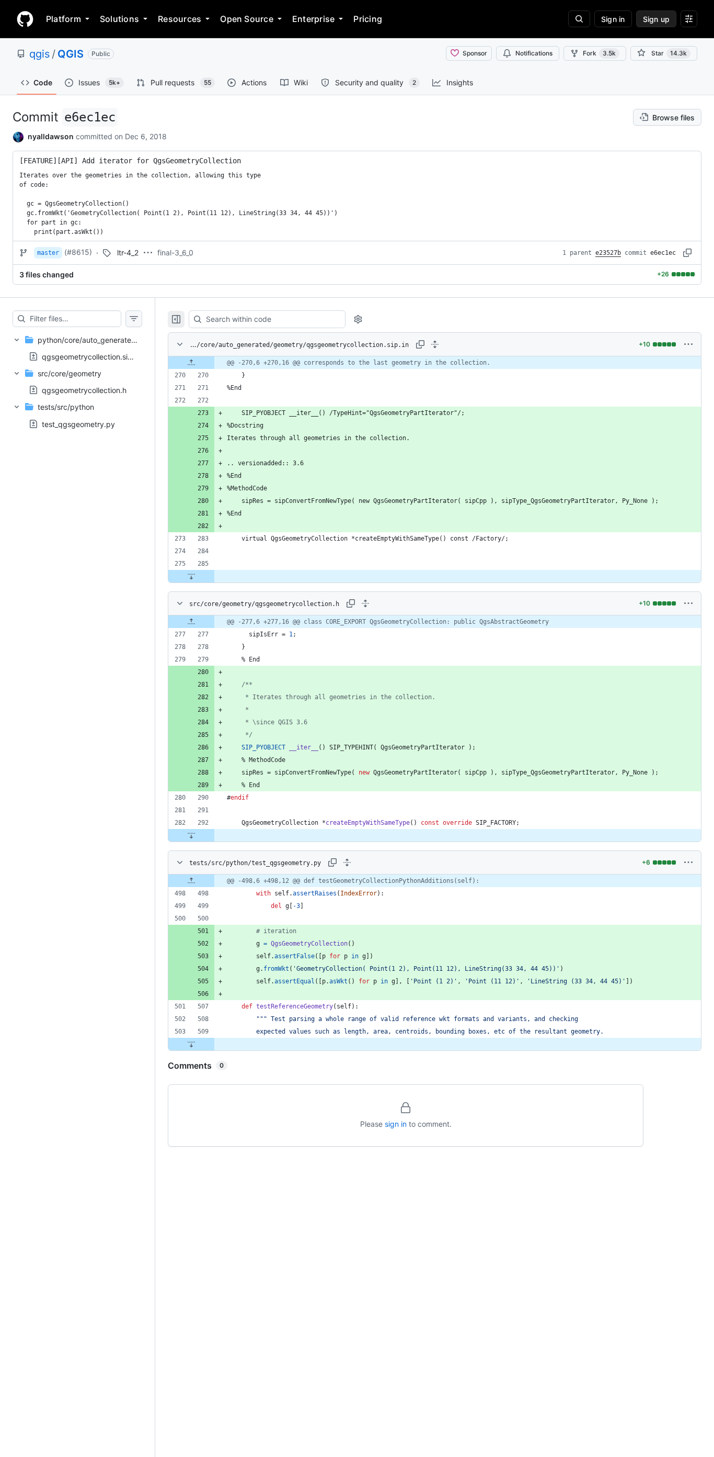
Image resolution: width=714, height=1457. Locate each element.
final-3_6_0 (175, 252)
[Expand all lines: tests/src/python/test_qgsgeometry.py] (347, 862)
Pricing (367, 19)
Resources (179, 19)
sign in (396, 1123)
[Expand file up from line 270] (191, 362)
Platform (63, 19)
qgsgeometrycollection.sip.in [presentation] (91, 356)
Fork (599, 53)
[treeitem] (77, 348)
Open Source (246, 19)
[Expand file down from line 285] (191, 576)
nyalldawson (51, 136)
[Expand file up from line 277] (191, 621)
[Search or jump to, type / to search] (579, 18)
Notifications (533, 53)
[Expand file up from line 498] (191, 881)
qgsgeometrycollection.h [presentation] (84, 390)
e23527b (608, 252)
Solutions (119, 19)
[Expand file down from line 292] (191, 835)
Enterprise (313, 19)
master (48, 252)
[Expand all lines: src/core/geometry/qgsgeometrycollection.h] (365, 603)
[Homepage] (25, 18)
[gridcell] (434, 362)
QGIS (70, 54)
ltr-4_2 (128, 252)
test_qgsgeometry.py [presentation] (78, 423)
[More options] (688, 344)
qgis (39, 54)
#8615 (78, 252)
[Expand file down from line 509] (191, 1044)
